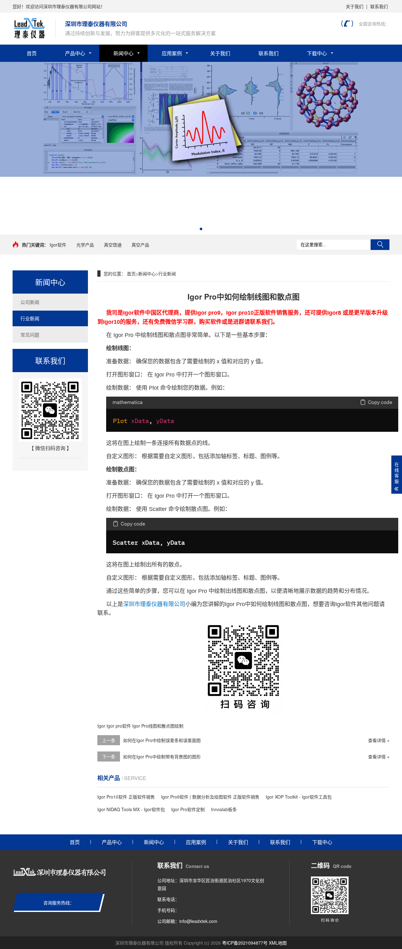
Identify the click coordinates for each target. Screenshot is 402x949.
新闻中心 (123, 53)
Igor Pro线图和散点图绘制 (157, 726)
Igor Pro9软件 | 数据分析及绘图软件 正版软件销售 (210, 797)
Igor (101, 726)
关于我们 (354, 6)
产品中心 (75, 53)
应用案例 (172, 53)
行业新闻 (29, 318)
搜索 (380, 244)
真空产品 (140, 244)
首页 (32, 53)
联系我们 (379, 6)
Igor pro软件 (118, 726)
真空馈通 (113, 244)
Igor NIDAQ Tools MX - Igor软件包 (131, 809)
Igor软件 (58, 244)
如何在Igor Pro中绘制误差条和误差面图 (162, 740)
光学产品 (85, 244)
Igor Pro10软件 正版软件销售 (126, 797)
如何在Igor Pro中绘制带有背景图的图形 (162, 756)
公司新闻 (29, 302)
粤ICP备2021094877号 (245, 943)
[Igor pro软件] (201, 175)
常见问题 (29, 334)
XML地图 (278, 943)
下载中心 (317, 53)
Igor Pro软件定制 (188, 809)
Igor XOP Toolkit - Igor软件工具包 (299, 797)
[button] (201, 229)
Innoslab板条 (224, 809)
